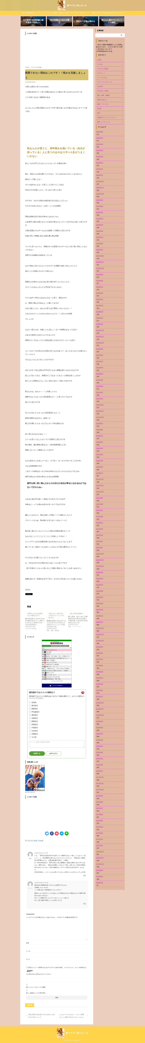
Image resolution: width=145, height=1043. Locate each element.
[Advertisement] (41, 50)
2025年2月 (99, 243)
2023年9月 (99, 349)
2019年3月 (99, 684)
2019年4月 (99, 678)
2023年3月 (99, 386)
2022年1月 (99, 473)
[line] (67, 833)
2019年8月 (99, 653)
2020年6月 (99, 591)
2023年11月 (100, 336)
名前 (27, 943)
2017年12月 (100, 777)
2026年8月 (99, 131)
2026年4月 (99, 156)
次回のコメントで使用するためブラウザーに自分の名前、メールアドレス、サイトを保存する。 (57, 967)
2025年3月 (99, 237)
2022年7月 (99, 436)
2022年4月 (99, 454)
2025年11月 (100, 187)
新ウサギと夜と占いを (77, 5)
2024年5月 (99, 299)
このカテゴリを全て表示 (57, 681)
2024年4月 (99, 305)
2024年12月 (100, 256)
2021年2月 (99, 541)
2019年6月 (99, 665)
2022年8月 (99, 429)
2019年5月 (99, 671)
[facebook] (52, 833)
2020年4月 (99, 603)
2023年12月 (100, 330)
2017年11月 (99, 783)
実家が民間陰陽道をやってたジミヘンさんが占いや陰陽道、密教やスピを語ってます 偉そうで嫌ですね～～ (55, 13)
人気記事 (40, 840)
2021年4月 (99, 529)
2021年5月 (99, 522)
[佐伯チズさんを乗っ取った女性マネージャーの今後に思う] (57, 622)
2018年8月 (99, 727)
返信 (84, 875)
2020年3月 (99, 609)
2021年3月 (99, 535)
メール (28, 951)
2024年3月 (99, 311)
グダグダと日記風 (32, 840)
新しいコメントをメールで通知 (35, 987)
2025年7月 (99, 212)
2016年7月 (99, 882)
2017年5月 (99, 820)
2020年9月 (99, 572)
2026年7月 (99, 138)
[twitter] (47, 833)
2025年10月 (100, 194)
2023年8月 (99, 355)
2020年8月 (99, 578)
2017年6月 (99, 814)
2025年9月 (99, 200)
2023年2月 (99, 392)
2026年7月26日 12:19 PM (41, 882)
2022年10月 (100, 417)
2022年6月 (99, 442)
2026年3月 (99, 163)
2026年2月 (99, 169)
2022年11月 (100, 411)
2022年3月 (99, 460)
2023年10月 (100, 342)
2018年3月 (99, 758)
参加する (69, 682)
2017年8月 (99, 802)
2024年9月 (99, 274)
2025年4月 (99, 231)
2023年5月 (99, 374)
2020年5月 (99, 597)
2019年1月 (99, 696)
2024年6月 (99, 293)
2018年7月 (99, 733)
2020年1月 (99, 622)
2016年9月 (99, 870)
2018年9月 (99, 721)
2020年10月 (100, 566)
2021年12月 (100, 479)
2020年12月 (100, 554)
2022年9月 (99, 423)
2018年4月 (99, 752)
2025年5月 (99, 225)
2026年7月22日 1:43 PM (41, 853)
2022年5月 (99, 448)
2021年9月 (99, 498)
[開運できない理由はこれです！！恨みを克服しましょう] (62, 833)
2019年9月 (99, 647)
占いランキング (30, 792)
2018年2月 (99, 765)
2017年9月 (99, 796)
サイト (28, 959)
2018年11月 (100, 709)
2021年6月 (99, 516)
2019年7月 (99, 659)
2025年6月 (99, 218)
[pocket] (57, 833)
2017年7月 (99, 808)
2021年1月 (99, 547)
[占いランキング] (35, 790)
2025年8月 (99, 206)
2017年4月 (99, 827)
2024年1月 (99, 324)
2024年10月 (100, 268)
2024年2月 (99, 318)
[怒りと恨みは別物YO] (79, 619)
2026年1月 (99, 175)
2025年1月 (99, 249)
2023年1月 (99, 398)
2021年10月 (100, 491)
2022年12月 (100, 405)
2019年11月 (100, 634)
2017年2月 (99, 839)
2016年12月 (100, 851)
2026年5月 (99, 150)
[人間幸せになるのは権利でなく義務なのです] (36, 620)
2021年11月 (99, 485)
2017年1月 (99, 845)
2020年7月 (99, 585)
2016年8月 (99, 876)
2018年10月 (100, 715)
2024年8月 (99, 280)
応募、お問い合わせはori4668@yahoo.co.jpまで (107, 13)
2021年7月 (99, 510)
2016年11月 (100, 858)
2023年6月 (99, 367)
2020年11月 (100, 560)
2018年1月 (99, 771)
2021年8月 (99, 504)
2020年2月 (99, 616)
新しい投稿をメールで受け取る (35, 993)
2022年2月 (99, 467)
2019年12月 (100, 628)
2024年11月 (100, 262)
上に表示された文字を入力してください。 (39, 974)
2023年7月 (99, 361)
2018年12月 (100, 702)
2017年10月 (100, 789)
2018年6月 (99, 740)
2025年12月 (100, 181)
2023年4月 (99, 380)
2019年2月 (99, 690)
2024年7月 (99, 287)
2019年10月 (100, 640)
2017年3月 (99, 833)
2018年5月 (99, 746)
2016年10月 (100, 864)
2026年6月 (99, 144)
